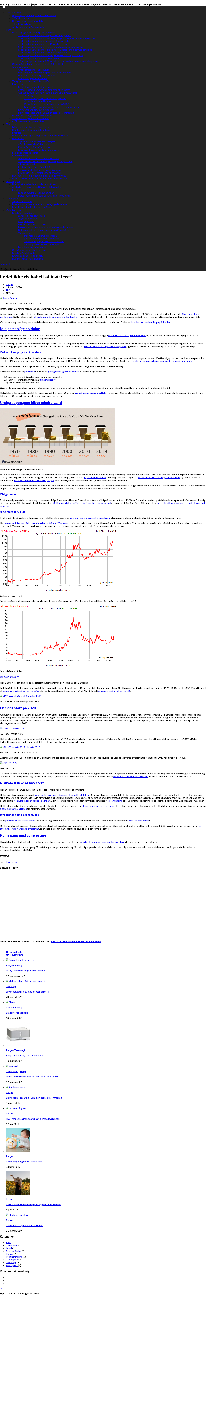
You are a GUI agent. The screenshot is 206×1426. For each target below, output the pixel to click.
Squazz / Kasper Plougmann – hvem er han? (34, 15)
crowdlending (115, 800)
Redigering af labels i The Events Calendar (39, 169)
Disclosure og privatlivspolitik (27, 21)
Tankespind (12, 198)
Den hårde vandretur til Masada (40, 235)
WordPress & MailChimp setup (34, 144)
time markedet (47, 379)
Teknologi (11, 124)
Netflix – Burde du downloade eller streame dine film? (39, 178)
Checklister (18, 189)
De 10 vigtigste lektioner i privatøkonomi (33, 32)
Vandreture (24, 232)
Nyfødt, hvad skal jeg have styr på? (36, 192)
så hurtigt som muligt (138, 820)
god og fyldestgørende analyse (63, 371)
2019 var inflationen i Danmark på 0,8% (34, 480)
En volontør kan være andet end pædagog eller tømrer (40, 204)
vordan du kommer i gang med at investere (102, 841)
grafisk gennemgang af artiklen (91, 393)
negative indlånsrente (95, 477)
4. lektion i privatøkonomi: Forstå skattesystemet (43, 43)
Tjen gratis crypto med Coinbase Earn (31, 81)
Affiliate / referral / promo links (28, 26)
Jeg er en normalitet (22, 201)
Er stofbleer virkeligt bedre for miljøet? (32, 207)
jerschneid (29, 371)
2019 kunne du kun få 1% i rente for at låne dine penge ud (82, 503)
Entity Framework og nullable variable (25, 970)
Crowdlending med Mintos (38, 101)
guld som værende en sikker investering (90, 517)
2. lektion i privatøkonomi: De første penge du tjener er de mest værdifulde (56, 38)
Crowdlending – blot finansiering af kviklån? (46, 104)
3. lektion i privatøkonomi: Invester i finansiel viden (44, 41)
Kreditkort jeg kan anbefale (32, 78)
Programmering (20, 155)
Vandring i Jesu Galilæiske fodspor (42, 244)
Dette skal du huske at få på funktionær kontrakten (44, 195)
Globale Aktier (138, 335)
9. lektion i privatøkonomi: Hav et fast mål (39, 58)
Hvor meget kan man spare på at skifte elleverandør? (45, 72)
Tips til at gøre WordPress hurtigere (36, 141)
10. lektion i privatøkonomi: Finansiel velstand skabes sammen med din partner (58, 61)
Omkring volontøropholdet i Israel (29, 250)
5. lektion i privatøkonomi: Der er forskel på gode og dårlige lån (50, 46)
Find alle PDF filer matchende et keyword (39, 172)
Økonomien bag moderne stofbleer (30, 118)
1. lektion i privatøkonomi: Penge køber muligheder (44, 35)
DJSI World (123, 335)
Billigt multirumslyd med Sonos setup (31, 126)
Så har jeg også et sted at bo (32, 215)
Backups (16, 132)
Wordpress (12, 1265)
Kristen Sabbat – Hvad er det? (27, 255)
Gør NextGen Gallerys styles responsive (38, 158)
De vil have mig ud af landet (32, 247)
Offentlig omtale (20, 18)
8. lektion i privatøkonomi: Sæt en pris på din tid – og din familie (50, 55)
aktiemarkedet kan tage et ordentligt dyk (105, 346)
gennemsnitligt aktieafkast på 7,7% (21, 690)
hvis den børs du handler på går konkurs (151, 322)
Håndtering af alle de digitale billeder (31, 129)
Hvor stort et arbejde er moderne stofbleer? (34, 184)
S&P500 (112, 335)
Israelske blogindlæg (23, 212)
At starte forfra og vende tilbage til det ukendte (36, 187)
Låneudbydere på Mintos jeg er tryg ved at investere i (51, 106)
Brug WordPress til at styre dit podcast (38, 149)
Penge (9, 29)
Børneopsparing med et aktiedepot (36, 109)
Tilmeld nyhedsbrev (22, 23)
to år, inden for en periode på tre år (32, 800)
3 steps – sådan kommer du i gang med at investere (44, 89)
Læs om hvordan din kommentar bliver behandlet (76, 941)
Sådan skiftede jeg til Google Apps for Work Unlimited (40, 135)
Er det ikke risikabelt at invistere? (35, 86)
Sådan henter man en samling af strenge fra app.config (45, 161)
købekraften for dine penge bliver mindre (159, 477)
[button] (4, 7)
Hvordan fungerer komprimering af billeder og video (39, 175)
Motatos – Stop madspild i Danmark (36, 75)
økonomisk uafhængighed (13, 808)
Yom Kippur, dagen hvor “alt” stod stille (44, 241)
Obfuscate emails (27, 164)
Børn (8, 1242)
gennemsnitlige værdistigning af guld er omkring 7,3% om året (36, 523)
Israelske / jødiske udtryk (25, 252)
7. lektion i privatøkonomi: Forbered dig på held (42, 52)
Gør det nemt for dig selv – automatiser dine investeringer (47, 92)
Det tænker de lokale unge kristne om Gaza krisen (43, 229)
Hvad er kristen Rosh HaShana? (28, 258)
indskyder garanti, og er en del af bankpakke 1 (56, 316)
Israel (9, 1248)
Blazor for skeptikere (17, 1012)
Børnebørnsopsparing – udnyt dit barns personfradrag (46, 112)
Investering (18, 84)
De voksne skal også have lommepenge (32, 115)
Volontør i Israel (14, 209)
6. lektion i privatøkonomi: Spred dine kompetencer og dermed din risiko (55, 49)
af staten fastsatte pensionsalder (98, 805)
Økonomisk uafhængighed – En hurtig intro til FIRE (38, 64)
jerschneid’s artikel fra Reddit (20, 820)
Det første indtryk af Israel (32, 224)
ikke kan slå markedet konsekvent (130, 776)
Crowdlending (25, 95)
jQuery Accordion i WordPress (34, 146)
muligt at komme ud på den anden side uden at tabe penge (162, 361)
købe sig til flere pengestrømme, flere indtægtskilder (62, 794)
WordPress (18, 138)
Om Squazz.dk (13, 12)
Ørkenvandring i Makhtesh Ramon (42, 238)
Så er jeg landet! (26, 221)
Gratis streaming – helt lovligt (33, 69)
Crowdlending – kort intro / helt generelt (45, 98)
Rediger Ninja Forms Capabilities (35, 167)
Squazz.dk (5, 263)
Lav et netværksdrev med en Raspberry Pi (27, 991)
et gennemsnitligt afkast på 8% (114, 690)
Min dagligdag (13, 181)
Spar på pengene (20, 66)
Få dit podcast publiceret (25, 152)
